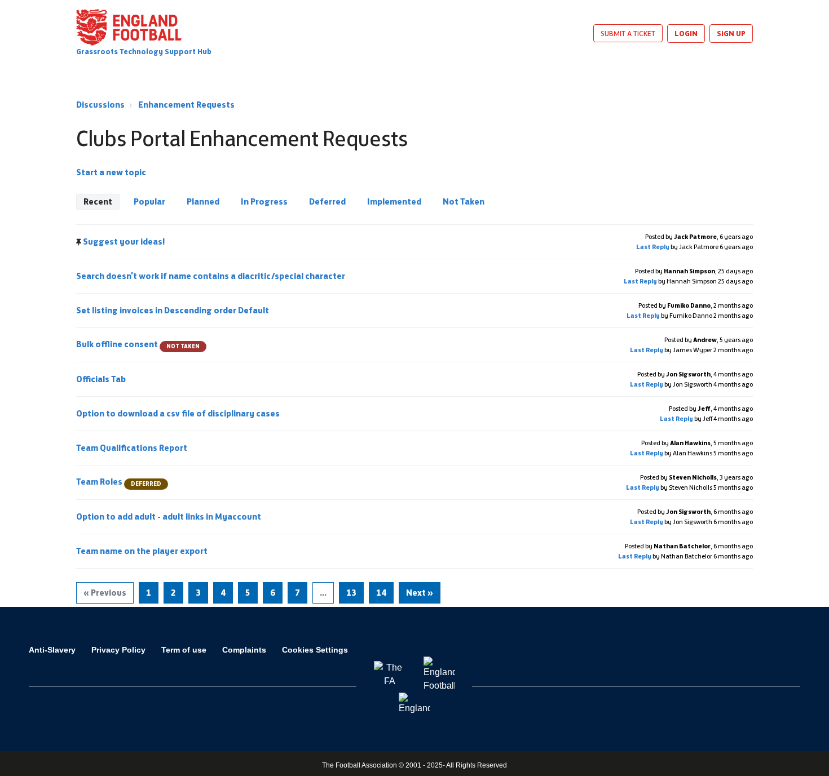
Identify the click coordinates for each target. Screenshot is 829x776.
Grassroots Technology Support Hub (143, 51)
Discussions (100, 104)
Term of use (183, 649)
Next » (419, 592)
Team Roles (118, 481)
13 (351, 592)
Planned (203, 201)
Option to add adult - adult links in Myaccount (169, 516)
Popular (149, 201)
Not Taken (463, 201)
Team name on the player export (142, 551)
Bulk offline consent (138, 344)
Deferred (327, 201)
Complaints (244, 649)
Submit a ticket (628, 33)
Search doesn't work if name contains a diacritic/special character (211, 276)
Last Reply (652, 247)
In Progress (264, 201)
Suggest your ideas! (124, 241)
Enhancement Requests (186, 104)
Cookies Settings (315, 649)
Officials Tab (101, 379)
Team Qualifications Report (132, 447)
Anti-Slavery (52, 649)
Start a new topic (111, 172)
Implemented (394, 201)
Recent (97, 201)
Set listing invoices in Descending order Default (173, 310)
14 (381, 592)
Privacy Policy (118, 649)
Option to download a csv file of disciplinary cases (178, 413)
